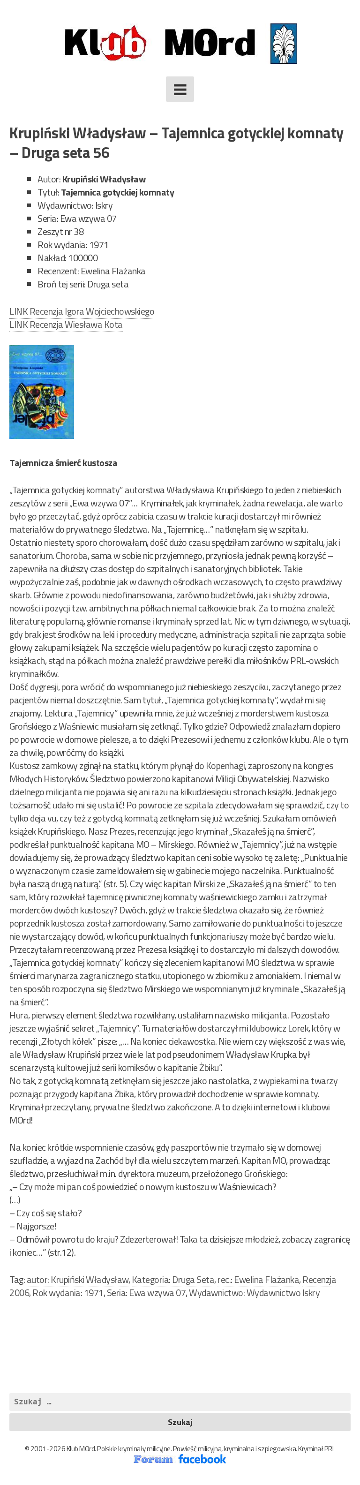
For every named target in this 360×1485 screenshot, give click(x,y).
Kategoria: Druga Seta (173, 1279)
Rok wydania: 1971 (68, 1292)
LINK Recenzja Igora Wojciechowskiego (81, 311)
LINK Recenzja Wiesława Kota (66, 324)
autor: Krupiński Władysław (77, 1279)
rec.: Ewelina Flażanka (258, 1279)
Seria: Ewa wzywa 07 (146, 1292)
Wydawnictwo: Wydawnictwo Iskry (254, 1292)
